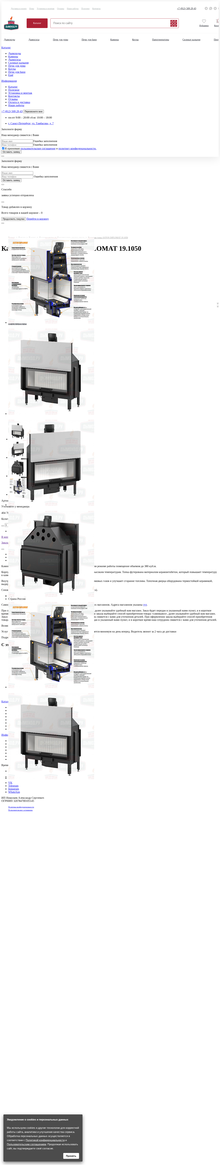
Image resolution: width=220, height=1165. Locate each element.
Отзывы (60, 8)
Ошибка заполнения (45, 141)
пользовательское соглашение (38, 148)
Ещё (10, 75)
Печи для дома (60, 39)
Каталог (37, 23)
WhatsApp (14, 791)
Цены (31, 8)
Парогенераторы (160, 39)
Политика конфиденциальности (21, 807)
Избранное (204, 25)
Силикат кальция (191, 39)
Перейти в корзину (37, 218)
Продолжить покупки (13, 219)
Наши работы (73, 8)
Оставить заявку (11, 152)
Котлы (135, 39)
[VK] (215, 8)
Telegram (13, 785)
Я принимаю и (50, 148)
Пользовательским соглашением (26, 1144)
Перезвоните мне (33, 111)
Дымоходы (9, 39)
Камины (114, 39)
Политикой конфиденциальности (45, 1140)
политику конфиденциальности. (77, 148)
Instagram (13, 788)
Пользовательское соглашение (20, 810)
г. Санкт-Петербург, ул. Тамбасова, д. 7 (31, 123)
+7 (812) (186, 8)
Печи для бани (89, 39)
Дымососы (34, 39)
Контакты (96, 8)
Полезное (85, 8)
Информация (9, 80)
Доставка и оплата (18, 8)
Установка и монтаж (45, 8)
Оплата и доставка (19, 102)
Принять (71, 1156)
